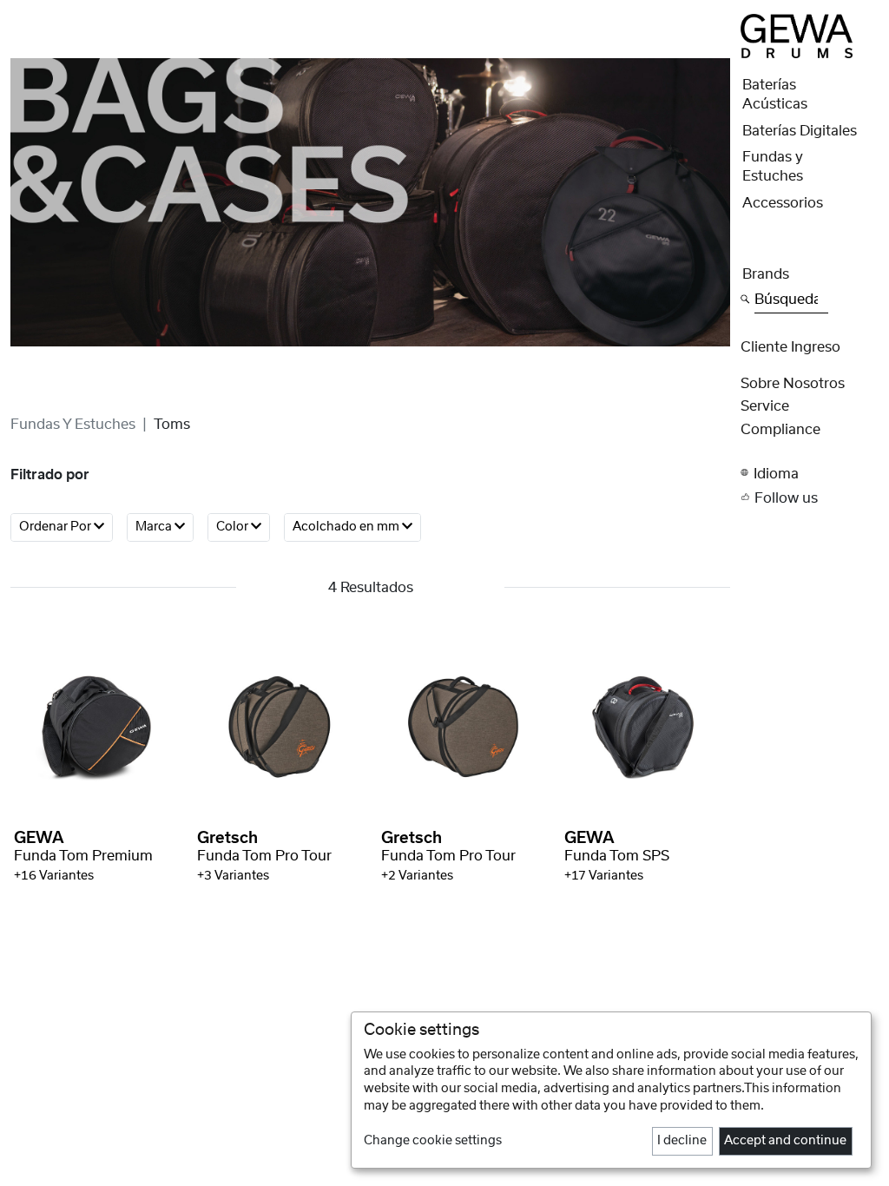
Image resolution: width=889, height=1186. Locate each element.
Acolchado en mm (347, 527)
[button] (810, 473)
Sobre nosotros (793, 384)
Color (233, 527)
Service (765, 406)
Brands (765, 274)
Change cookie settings (433, 1141)
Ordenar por (56, 527)
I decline (682, 1141)
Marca (155, 527)
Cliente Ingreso (790, 347)
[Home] (796, 36)
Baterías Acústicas (774, 94)
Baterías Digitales (799, 131)
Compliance (780, 430)
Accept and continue (785, 1141)
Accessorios (782, 203)
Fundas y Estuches (72, 425)
